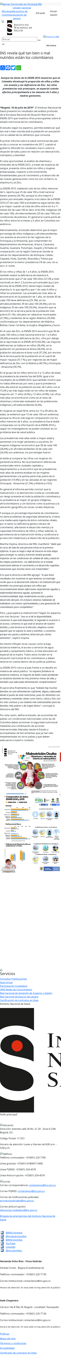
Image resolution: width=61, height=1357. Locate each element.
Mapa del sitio (8, 1338)
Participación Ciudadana (13, 986)
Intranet (40, 13)
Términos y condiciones (13, 1343)
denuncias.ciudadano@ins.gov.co (18, 1210)
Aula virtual (6, 982)
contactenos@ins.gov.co (42, 1185)
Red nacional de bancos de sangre (19, 996)
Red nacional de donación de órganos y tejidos (26, 993)
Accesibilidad (7, 1348)
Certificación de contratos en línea (19, 1000)
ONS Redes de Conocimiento (16, 989)
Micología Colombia (7, 13)
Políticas (4, 1333)
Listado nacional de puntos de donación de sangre (22, 13)
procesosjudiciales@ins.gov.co (17, 1200)
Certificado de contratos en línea (18, 1352)
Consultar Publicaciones (13, 979)
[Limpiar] (39, 40)
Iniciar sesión (53, 13)
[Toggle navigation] (55, 49)
